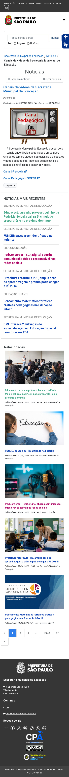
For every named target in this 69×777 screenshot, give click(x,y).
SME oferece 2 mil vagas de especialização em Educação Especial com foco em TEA (30, 328)
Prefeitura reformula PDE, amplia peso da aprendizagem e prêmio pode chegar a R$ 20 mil (31, 282)
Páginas (21, 43)
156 (7, 707)
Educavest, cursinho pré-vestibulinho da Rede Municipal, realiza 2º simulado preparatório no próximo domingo (31, 216)
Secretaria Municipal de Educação (23, 56)
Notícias (34, 43)
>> (57, 632)
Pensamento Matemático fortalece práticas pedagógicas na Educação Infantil (28, 305)
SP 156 (58, 3)
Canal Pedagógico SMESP (21, 178)
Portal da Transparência (45, 3)
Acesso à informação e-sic (14, 3)
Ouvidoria (30, 3)
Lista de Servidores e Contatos (21, 713)
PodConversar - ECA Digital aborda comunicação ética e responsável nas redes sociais (29, 259)
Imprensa (10, 185)
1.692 (46, 632)
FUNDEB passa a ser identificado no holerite (28, 237)
